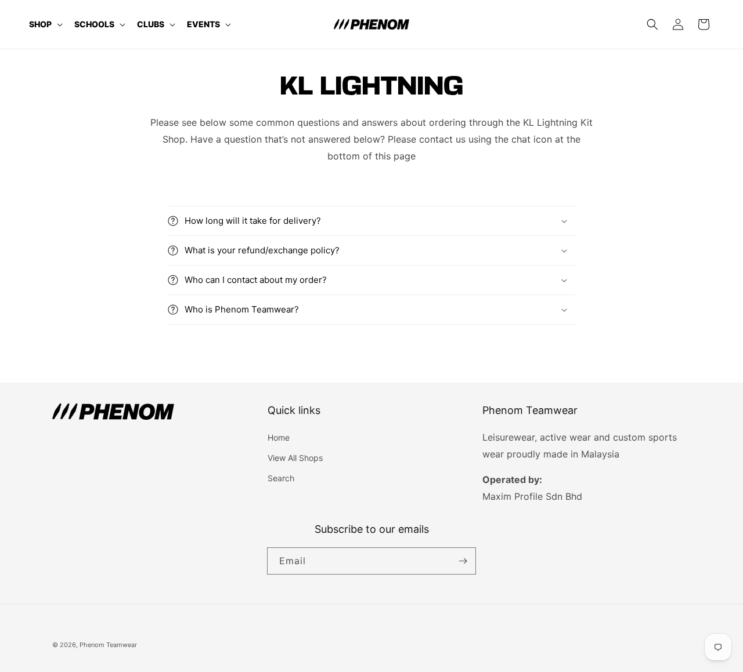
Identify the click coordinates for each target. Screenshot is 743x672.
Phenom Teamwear (108, 645)
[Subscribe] (462, 561)
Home (279, 437)
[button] (44, 24)
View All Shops (295, 458)
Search (281, 478)
